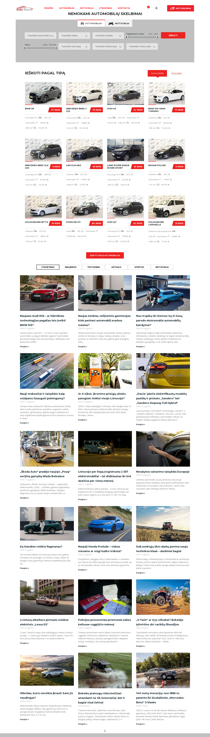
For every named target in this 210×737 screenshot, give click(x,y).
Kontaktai (124, 8)
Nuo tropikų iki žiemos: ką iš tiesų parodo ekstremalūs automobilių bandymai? (159, 320)
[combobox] (40, 35)
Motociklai (86, 8)
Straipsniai (105, 8)
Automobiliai (66, 8)
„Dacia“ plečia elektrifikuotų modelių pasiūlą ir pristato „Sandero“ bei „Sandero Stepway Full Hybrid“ (161, 398)
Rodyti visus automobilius (105, 255)
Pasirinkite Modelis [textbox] (104, 35)
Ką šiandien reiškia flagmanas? (41, 546)
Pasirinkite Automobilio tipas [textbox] (41, 35)
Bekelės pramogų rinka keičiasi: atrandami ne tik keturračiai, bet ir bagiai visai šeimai (101, 698)
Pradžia (48, 8)
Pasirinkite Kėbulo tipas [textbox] (106, 46)
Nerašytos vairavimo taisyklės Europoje (163, 471)
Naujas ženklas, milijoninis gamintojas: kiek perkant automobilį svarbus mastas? (104, 320)
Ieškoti (173, 35)
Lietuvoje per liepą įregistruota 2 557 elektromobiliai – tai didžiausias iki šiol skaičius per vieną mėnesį (104, 476)
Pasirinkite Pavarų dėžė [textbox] (140, 46)
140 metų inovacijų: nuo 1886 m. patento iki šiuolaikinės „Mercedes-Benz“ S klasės (160, 698)
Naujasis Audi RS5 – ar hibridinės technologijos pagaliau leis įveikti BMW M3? (43, 320)
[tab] (157, 73)
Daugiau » (24, 346)
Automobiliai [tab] (93, 23)
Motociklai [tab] (122, 23)
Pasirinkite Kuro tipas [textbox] (71, 46)
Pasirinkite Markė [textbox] (70, 35)
